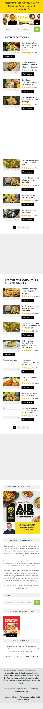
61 (18, 187)
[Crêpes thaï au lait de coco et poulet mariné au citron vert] (11, 326)
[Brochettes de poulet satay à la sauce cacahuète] (11, 181)
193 (17, 298)
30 (18, 350)
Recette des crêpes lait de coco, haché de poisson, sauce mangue (30, 46)
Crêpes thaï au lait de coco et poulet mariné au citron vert (31, 325)
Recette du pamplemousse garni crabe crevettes (31, 82)
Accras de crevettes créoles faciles (30, 196)
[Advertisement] (21, 135)
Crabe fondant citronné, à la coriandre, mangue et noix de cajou (31, 344)
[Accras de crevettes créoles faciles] (11, 198)
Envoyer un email (32, 656)
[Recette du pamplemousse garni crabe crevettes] (11, 83)
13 (18, 417)
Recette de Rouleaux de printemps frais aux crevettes (30, 410)
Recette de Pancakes (17, 680)
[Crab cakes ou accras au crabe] (11, 381)
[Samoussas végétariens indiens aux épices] (11, 363)
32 (18, 333)
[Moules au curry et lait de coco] (11, 213)
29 (18, 370)
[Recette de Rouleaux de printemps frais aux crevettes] (11, 411)
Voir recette (9, 57)
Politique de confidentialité (30, 697)
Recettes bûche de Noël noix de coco (18, 673)
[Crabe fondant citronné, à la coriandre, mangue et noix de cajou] (11, 344)
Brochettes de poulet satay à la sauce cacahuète (30, 180)
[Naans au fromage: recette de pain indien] (11, 292)
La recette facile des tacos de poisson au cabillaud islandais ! (30, 64)
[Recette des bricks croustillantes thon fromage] (11, 100)
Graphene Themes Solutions (26, 689)
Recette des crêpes (32, 678)
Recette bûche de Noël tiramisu (15, 675)
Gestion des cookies (21, 691)
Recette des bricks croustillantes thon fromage (30, 99)
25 (18, 387)
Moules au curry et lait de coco (29, 211)
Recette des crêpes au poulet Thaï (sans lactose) (30, 162)
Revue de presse (22, 699)
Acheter (11, 635)
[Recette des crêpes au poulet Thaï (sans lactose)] (11, 163)
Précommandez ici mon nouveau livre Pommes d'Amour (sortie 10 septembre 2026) (21, 6)
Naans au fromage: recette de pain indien (29, 291)
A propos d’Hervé (11, 697)
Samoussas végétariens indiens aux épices (30, 362)
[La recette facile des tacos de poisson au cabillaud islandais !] (11, 66)
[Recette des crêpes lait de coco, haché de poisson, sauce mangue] (11, 46)
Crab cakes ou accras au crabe (30, 379)
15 (18, 204)
